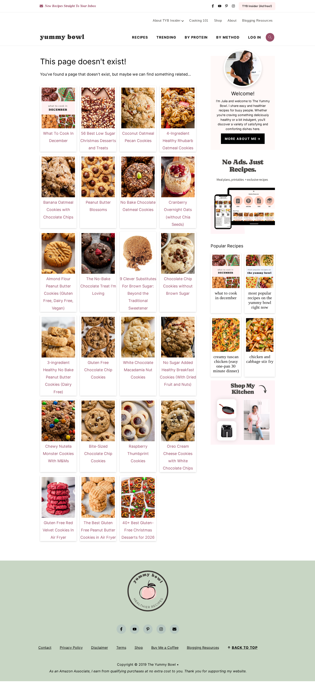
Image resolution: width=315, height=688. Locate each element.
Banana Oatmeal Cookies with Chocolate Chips (58, 209)
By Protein (196, 37)
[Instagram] (233, 6)
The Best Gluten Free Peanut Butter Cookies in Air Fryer (98, 530)
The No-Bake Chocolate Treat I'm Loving (98, 286)
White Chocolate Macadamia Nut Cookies (138, 369)
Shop (139, 647)
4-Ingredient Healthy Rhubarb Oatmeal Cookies (177, 140)
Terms (121, 647)
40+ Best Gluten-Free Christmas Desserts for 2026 (138, 530)
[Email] (174, 629)
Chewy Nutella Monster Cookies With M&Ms (58, 453)
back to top (245, 647)
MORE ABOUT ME (241, 139)
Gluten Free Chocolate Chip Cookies (98, 369)
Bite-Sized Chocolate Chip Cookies (98, 453)
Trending (166, 37)
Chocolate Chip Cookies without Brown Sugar (178, 286)
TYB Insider (257, 6)
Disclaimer (99, 647)
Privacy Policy (71, 647)
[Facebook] (213, 6)
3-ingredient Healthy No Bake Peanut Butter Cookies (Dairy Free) (58, 377)
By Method (228, 37)
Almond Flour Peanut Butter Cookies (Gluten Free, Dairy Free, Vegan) (58, 293)
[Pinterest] (226, 6)
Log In (254, 37)
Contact (44, 647)
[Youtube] (220, 6)
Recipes (140, 37)
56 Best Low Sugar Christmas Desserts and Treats (98, 140)
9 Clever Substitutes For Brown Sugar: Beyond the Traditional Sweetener (138, 293)
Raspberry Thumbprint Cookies (138, 453)
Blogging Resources (203, 647)
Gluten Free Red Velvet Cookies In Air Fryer (58, 530)
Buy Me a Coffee (164, 647)
